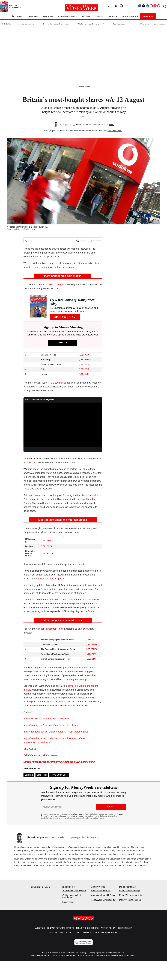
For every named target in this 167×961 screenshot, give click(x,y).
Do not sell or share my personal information (93, 935)
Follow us (82, 241)
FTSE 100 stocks (57, 382)
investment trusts (55, 628)
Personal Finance (67, 16)
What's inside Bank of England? (90, 24)
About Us (40, 931)
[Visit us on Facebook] (139, 5)
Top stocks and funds (121, 24)
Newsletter (97, 241)
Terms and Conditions (87, 931)
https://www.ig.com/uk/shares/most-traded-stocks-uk (50, 725)
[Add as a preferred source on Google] (83, 945)
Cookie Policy (125, 931)
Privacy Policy (108, 931)
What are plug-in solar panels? (152, 24)
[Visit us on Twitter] (143, 5)
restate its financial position (52, 578)
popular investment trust (75, 667)
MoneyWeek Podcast (101, 893)
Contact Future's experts (60, 931)
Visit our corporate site (116, 955)
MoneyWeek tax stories (130, 902)
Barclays (82, 628)
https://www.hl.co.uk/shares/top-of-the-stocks (46, 718)
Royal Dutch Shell (59, 775)
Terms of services (74, 814)
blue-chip (31, 462)
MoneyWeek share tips (129, 893)
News (19, 16)
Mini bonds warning (26, 24)
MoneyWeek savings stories (132, 898)
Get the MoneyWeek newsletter (71, 899)
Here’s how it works (115, 131)
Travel (100, 16)
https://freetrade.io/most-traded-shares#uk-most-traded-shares (55, 731)
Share (30, 241)
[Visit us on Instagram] (155, 5)
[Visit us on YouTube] (151, 5)
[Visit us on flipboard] (158, 5)
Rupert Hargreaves (71, 124)
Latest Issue (67, 905)
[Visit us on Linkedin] (147, 5)
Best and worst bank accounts (55, 24)
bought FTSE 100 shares (51, 284)
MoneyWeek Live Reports (103, 902)
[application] (62, 425)
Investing (48, 16)
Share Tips (32, 16)
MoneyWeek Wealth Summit (104, 898)
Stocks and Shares (83, 86)
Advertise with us (58, 935)
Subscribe (148, 16)
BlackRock (42, 775)
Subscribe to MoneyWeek (74, 893)
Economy (87, 16)
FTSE (26, 488)
